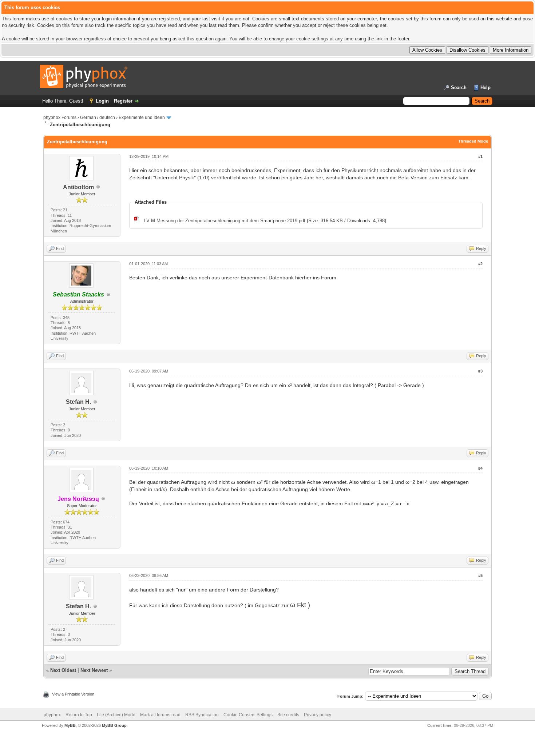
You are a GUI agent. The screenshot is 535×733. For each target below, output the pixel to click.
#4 (480, 468)
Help (485, 87)
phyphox (52, 714)
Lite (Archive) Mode (116, 714)
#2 (480, 264)
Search (459, 87)
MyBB (70, 725)
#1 (480, 156)
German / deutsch (97, 117)
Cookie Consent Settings (248, 714)
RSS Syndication (202, 714)
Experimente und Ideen (142, 117)
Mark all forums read (160, 714)
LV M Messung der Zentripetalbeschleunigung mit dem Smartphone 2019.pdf (224, 220)
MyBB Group (114, 725)
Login (102, 101)
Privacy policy (317, 714)
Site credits (288, 714)
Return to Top (79, 714)
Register (123, 101)
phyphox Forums (59, 117)
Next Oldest (63, 670)
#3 (480, 371)
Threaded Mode (473, 141)
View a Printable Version (73, 694)
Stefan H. (78, 402)
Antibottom (78, 187)
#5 (480, 575)
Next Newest (94, 670)
